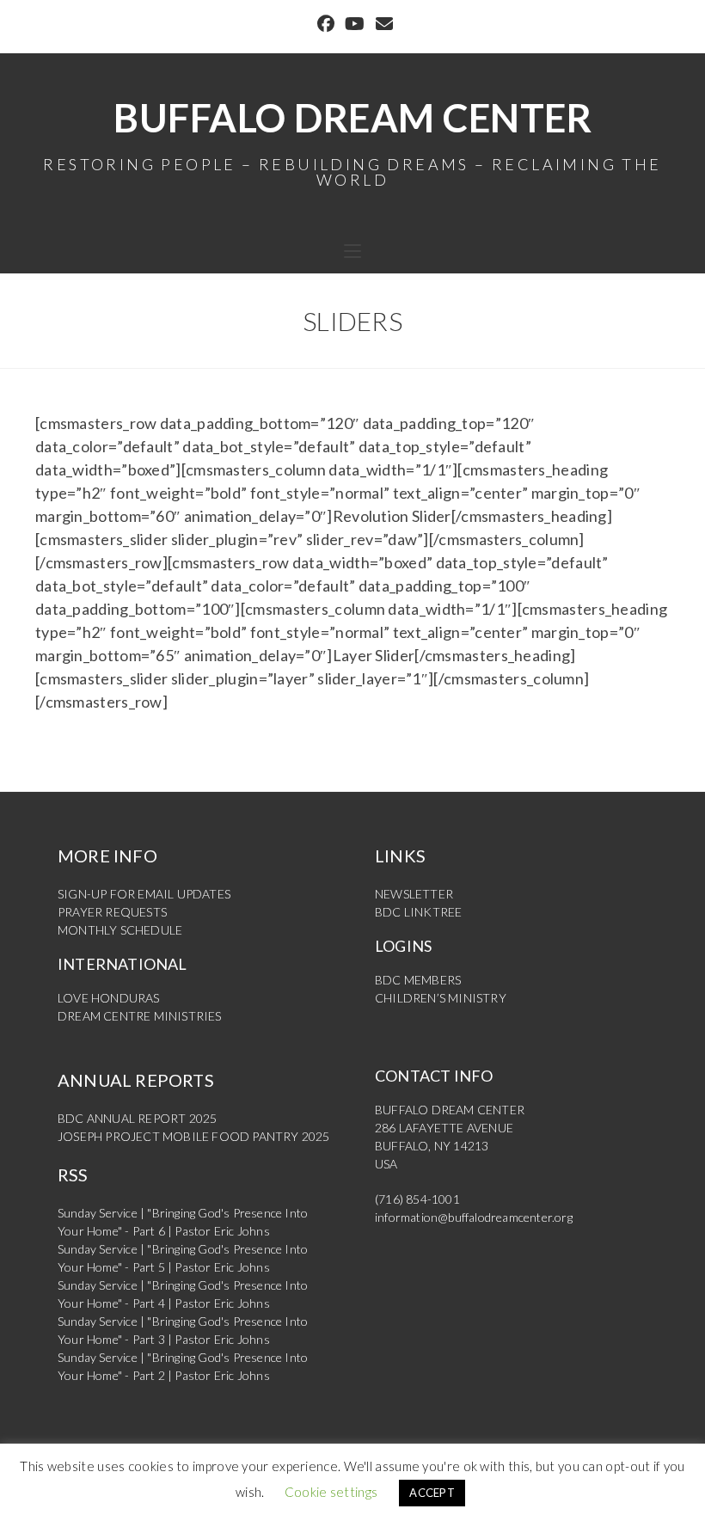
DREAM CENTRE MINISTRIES (140, 1016)
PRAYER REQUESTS (112, 912)
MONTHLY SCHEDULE (120, 930)
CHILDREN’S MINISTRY (440, 997)
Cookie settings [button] (331, 1492)
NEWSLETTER (414, 893)
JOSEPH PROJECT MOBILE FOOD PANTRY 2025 (194, 1136)
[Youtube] (355, 24)
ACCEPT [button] (432, 1493)
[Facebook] (326, 24)
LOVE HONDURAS (109, 997)
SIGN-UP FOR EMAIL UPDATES (144, 893)
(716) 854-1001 (417, 1199)
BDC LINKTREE (418, 912)
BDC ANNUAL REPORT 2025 (137, 1118)
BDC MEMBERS (418, 979)
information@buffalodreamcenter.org (474, 1217)
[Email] (382, 24)
